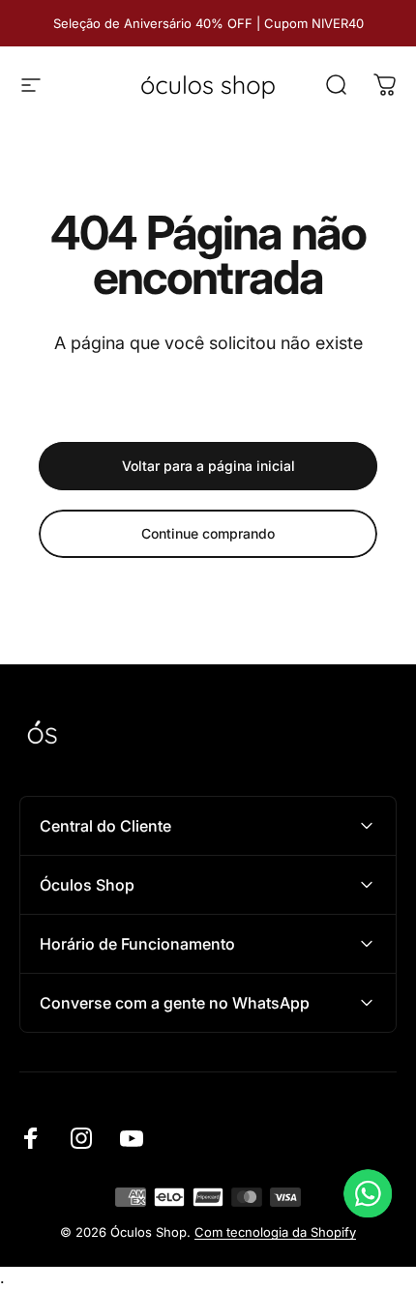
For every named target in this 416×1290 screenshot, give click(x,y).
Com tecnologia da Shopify (275, 1232)
